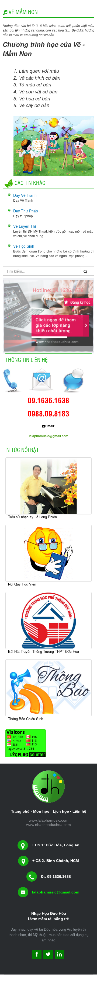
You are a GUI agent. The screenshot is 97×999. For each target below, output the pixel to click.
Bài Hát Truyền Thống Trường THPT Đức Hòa (43, 651)
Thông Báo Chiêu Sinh (25, 718)
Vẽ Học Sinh (23, 246)
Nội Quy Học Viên (22, 584)
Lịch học (61, 811)
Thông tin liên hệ (26, 359)
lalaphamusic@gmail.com (48, 436)
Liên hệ (79, 811)
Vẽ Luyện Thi (24, 226)
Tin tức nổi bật (21, 449)
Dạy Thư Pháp (25, 210)
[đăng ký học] (48, 315)
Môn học (41, 811)
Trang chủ (20, 811)
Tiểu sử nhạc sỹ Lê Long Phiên (32, 516)
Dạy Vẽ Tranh (25, 195)
